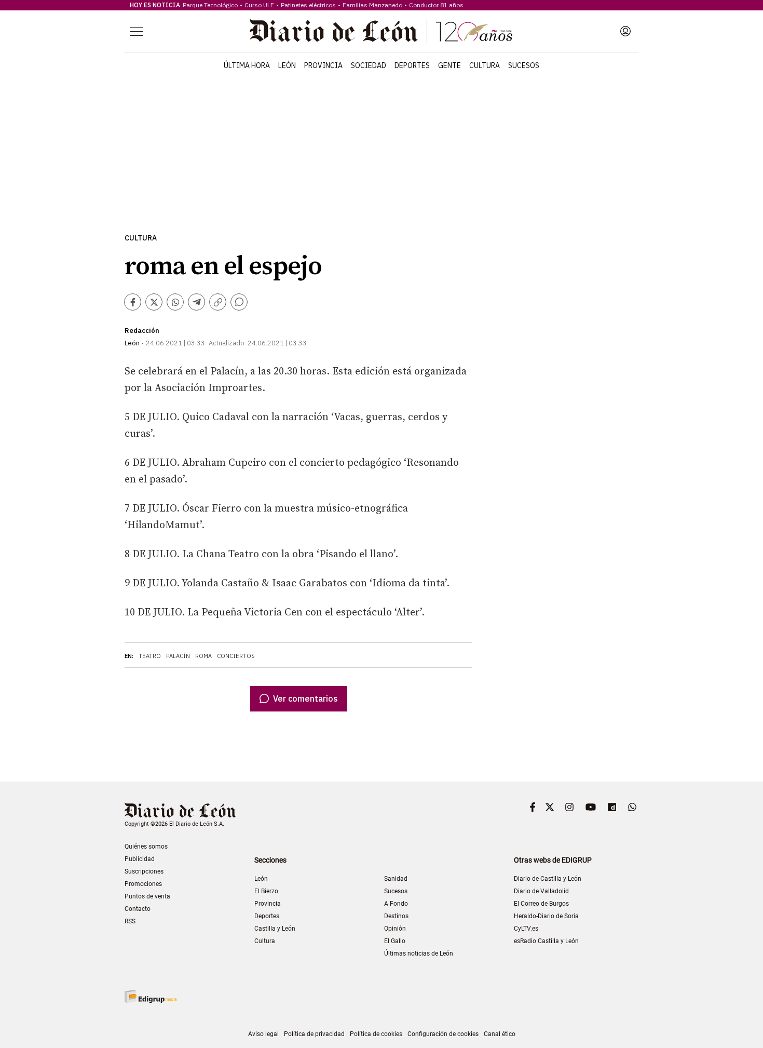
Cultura (484, 65)
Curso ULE (259, 5)
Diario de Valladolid (541, 891)
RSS (130, 921)
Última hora (247, 65)
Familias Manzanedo (372, 5)
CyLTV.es (526, 928)
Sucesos (523, 65)
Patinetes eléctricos (308, 5)
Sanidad (395, 878)
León (287, 65)
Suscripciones (144, 871)
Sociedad (368, 65)
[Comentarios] (239, 302)
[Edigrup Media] (150, 996)
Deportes (412, 65)
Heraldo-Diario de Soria (546, 916)
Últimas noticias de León (418, 953)
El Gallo (394, 941)
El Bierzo (266, 891)
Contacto (138, 908)
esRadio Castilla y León (546, 941)
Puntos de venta (147, 896)
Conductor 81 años (436, 5)
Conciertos (236, 656)
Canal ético (499, 1034)
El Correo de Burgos (541, 903)
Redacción (142, 330)
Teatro (150, 656)
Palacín (178, 656)
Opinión (395, 928)
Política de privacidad (314, 1034)
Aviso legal (263, 1034)
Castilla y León (274, 928)
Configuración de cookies (443, 1034)
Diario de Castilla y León (547, 878)
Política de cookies (376, 1034)
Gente (449, 65)
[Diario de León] (381, 31)
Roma (203, 656)
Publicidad (140, 859)
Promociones (143, 884)
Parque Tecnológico (210, 5)
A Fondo (396, 903)
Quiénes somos (146, 846)
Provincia (323, 65)
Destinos (396, 916)
